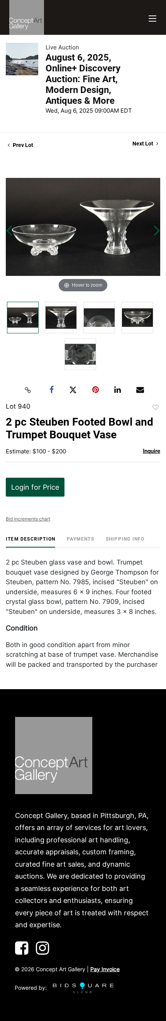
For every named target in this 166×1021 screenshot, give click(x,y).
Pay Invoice (105, 969)
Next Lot (143, 143)
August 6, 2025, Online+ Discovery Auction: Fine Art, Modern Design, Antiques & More (83, 79)
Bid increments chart (28, 519)
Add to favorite (155, 407)
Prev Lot (22, 145)
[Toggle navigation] (152, 18)
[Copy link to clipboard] (28, 390)
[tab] (30, 542)
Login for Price (35, 487)
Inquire (151, 451)
